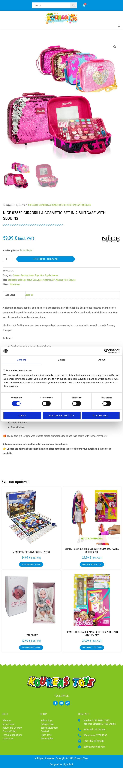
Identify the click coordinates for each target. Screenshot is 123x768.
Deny (22, 415)
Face (40, 280)
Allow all (100, 415)
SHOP (43, 714)
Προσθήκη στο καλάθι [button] (31, 564)
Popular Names (51, 275)
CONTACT (84, 714)
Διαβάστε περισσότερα (92, 564)
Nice (42, 275)
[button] (114, 47)
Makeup (59, 280)
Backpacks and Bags (17, 280)
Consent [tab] (21, 359)
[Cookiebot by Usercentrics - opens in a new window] (106, 351)
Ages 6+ (29, 294)
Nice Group (15, 284)
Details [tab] (61, 359)
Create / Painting (20, 275)
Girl (53, 280)
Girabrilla (47, 280)
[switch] (46, 403)
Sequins (72, 280)
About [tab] (101, 359)
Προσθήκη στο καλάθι (45, 258)
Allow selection (61, 415)
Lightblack (68, 764)
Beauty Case (32, 280)
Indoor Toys (33, 275)
